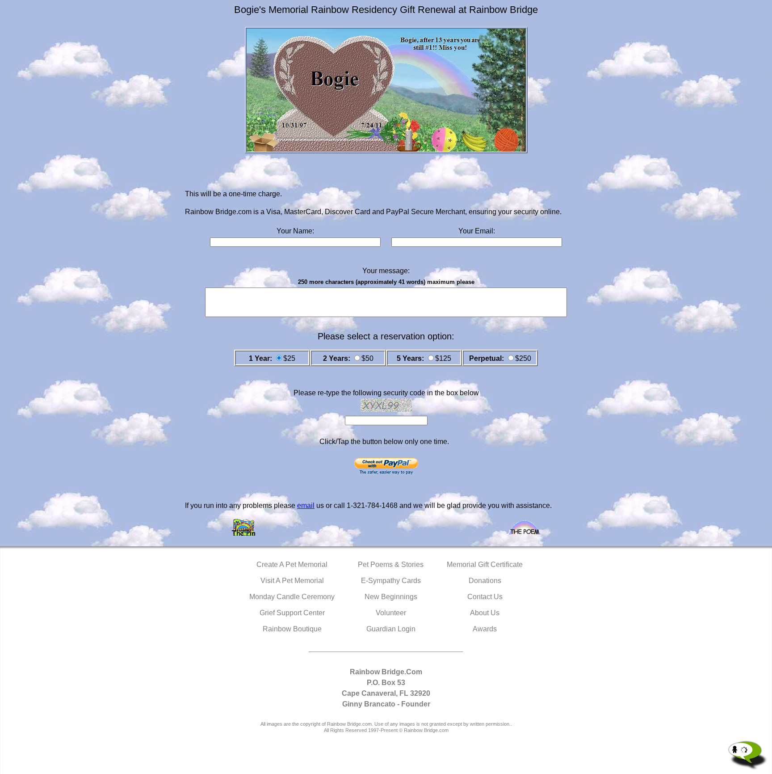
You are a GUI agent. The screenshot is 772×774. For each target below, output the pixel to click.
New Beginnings (391, 597)
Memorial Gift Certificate (485, 564)
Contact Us (485, 597)
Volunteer (391, 613)
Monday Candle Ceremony (292, 597)
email (306, 505)
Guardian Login (390, 629)
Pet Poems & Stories (391, 564)
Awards (485, 629)
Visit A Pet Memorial (292, 580)
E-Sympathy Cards (391, 580)
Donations (485, 580)
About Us (484, 613)
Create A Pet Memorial (291, 564)
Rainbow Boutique (292, 629)
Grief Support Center (292, 613)
